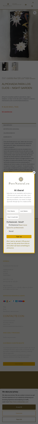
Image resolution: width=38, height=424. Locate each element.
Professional (17, 226)
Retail (11, 231)
